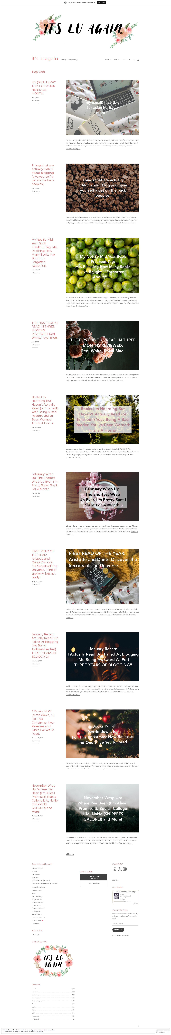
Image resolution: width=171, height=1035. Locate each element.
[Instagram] (125, 869)
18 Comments (36, 819)
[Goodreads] (114, 869)
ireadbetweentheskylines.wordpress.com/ (44, 883)
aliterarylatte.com (37, 914)
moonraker (35, 877)
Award (34, 989)
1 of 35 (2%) (127, 901)
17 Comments (35, 584)
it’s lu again (45, 58)
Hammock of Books (37, 902)
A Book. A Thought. (37, 868)
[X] (119, 869)
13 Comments (36, 741)
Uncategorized (36, 1016)
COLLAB (116, 60)
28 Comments (36, 664)
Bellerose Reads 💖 (37, 920)
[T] (138, 59)
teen (33, 1013)
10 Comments (36, 496)
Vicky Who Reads (37, 899)
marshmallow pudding (38, 887)
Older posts (70, 854)
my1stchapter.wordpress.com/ (41, 880)
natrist (33, 893)
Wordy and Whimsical (38, 908)
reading (34, 1007)
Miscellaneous (36, 1004)
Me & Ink (34, 871)
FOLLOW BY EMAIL (119, 910)
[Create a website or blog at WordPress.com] (138, 1026)
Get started (101, 2)
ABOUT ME (108, 60)
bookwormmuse (37, 890)
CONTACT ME (126, 60)
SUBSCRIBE (118, 930)
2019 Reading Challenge (126, 891)
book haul (34, 992)
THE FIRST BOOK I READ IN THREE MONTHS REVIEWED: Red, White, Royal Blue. (45, 330)
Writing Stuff (35, 1019)
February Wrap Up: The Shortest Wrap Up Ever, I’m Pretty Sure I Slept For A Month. (45, 481)
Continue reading (73, 148)
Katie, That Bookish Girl (38, 917)
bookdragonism (36, 911)
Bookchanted (35, 923)
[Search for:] (119, 880)
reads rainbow (36, 874)
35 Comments (36, 191)
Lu (120, 894)
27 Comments (36, 273)
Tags (33, 1010)
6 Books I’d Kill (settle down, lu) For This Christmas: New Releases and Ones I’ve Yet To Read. (43, 722)
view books (135, 903)
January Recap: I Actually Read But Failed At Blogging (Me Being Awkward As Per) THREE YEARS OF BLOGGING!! (45, 645)
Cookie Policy (39, 1031)
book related (35, 995)
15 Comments (36, 100)
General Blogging (37, 1001)
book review (35, 998)
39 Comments (36, 430)
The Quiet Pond (36, 905)
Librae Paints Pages (37, 896)
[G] (134, 59)
